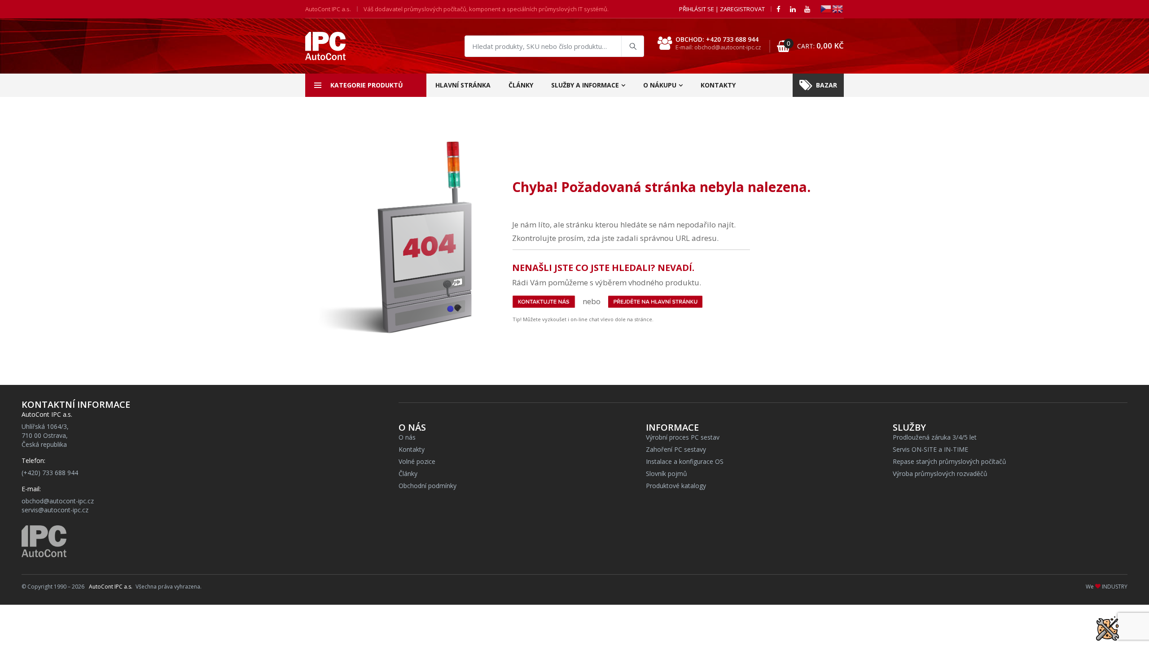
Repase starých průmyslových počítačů (949, 461)
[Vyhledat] (632, 46)
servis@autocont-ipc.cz (55, 510)
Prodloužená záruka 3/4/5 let (935, 437)
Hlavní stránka (463, 85)
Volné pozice (417, 461)
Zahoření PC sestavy (676, 449)
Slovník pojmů (666, 473)
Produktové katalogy (676, 485)
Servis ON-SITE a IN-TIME (930, 449)
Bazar (826, 85)
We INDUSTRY (1106, 586)
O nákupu (659, 85)
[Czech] (826, 8)
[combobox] (554, 46)
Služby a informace (585, 85)
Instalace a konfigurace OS (685, 461)
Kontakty (718, 85)
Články (521, 85)
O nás (407, 437)
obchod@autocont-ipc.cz (58, 501)
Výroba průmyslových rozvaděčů (940, 473)
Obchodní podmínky (427, 485)
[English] (838, 8)
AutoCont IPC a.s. (110, 586)
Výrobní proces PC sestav (682, 437)
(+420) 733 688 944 (50, 472)
